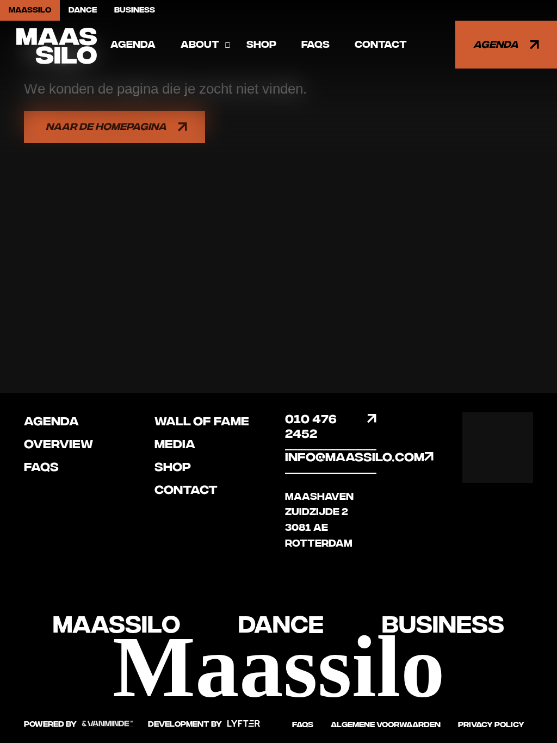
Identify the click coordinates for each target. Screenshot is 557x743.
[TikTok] (480, 465)
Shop (261, 44)
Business (134, 10)
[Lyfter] (243, 724)
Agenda (133, 44)
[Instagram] (515, 430)
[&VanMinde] (107, 724)
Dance (83, 10)
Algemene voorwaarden (386, 724)
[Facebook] (480, 430)
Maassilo (30, 10)
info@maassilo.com (330, 457)
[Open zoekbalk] (437, 45)
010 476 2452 (311, 426)
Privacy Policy (491, 724)
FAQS (315, 44)
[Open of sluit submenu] (227, 45)
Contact (381, 44)
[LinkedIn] (515, 465)
